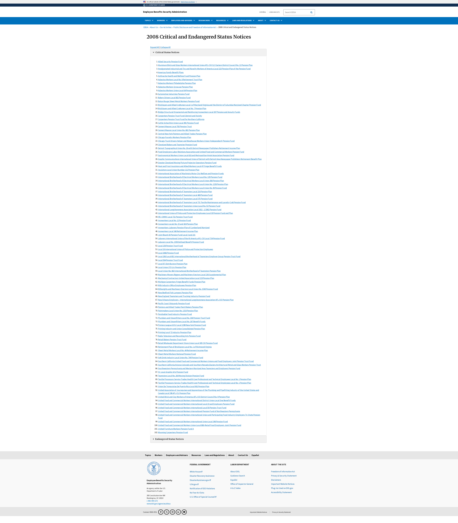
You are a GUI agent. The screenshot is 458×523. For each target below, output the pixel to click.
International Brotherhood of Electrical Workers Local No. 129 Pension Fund (190, 177)
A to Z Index (235, 488)
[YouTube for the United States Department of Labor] (184, 512)
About (231, 455)
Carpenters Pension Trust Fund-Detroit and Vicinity (180, 115)
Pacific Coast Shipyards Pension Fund (174, 303)
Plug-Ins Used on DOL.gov (282, 488)
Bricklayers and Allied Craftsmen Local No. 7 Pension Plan (182, 108)
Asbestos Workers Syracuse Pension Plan (175, 87)
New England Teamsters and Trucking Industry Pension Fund (184, 296)
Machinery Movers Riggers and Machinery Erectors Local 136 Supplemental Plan (192, 274)
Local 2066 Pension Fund (168, 253)
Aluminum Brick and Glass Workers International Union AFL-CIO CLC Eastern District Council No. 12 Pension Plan (205, 65)
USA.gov (193, 484)
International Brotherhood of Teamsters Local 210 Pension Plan (185, 191)
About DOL (235, 471)
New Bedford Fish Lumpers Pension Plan (175, 292)
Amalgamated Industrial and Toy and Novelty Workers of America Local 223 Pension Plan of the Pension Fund (204, 68)
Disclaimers (276, 480)
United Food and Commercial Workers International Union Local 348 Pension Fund (193, 421)
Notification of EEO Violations (202, 488)
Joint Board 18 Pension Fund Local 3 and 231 (176, 235)
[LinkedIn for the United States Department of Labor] (178, 512)
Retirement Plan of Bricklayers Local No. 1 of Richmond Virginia (185, 347)
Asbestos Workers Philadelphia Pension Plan (177, 83)
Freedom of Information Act (283, 471)
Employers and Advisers (177, 455)
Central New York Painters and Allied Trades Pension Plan (182, 133)
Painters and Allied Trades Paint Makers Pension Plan (180, 307)
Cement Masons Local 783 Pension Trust (175, 126)
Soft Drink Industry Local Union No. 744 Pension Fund (180, 357)
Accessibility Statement (281, 492)
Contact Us (243, 455)
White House (195, 471)
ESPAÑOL (263, 12)
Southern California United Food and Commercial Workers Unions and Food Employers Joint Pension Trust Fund (206, 361)
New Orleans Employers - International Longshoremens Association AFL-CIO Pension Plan (196, 299)
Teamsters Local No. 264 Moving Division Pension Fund (181, 375)
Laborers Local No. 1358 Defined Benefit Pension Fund (181, 242)
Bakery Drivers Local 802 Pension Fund (174, 97)
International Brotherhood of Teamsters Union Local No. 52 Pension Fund (189, 206)
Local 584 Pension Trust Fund (170, 260)
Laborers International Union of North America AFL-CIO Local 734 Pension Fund (191, 238)
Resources (196, 455)
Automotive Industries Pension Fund (174, 94)
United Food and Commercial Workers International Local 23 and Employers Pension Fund (196, 404)
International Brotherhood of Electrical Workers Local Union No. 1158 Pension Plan (193, 184)
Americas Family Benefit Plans (171, 72)
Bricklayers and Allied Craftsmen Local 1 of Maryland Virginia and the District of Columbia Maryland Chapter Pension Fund (209, 105)
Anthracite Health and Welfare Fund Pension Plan (179, 76)
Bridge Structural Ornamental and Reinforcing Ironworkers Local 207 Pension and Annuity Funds (199, 112)
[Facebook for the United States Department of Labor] (160, 512)
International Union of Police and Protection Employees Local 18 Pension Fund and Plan (195, 213)
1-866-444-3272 (274, 12)
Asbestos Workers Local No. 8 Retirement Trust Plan (180, 79)
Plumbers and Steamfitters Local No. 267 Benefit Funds (182, 321)
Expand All (154, 47)
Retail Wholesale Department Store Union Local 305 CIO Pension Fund (188, 343)
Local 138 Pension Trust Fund (170, 245)
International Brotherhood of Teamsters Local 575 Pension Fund (185, 198)
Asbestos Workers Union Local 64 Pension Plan (177, 90)
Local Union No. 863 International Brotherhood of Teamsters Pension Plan (189, 271)
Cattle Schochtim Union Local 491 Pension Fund (178, 123)
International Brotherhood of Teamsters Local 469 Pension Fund (185, 195)
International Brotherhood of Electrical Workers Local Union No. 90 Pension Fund (192, 188)
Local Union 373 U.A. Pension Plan (172, 267)
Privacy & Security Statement (284, 475)
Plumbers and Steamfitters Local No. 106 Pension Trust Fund (184, 318)
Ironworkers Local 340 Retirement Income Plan (178, 231)
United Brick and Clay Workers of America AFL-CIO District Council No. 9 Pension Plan (194, 397)
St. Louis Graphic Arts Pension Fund (173, 372)
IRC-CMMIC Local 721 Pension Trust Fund (175, 217)
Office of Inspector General (241, 484)
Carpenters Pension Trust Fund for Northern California (181, 119)
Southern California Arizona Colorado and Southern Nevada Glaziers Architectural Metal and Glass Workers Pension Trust (209, 365)
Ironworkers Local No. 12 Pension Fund (174, 220)
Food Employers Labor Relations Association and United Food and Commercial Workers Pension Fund (201, 152)
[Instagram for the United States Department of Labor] (172, 512)
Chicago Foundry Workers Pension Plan (174, 137)
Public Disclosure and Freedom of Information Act (194, 27)
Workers (158, 455)
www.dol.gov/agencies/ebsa (158, 503)
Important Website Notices (282, 484)
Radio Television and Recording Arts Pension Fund (179, 336)
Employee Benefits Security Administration (165, 11)
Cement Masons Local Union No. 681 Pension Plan (179, 130)
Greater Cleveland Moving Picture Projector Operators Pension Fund (187, 162)
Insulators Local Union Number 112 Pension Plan (178, 170)
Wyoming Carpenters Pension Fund (173, 432)
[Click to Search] (311, 12)
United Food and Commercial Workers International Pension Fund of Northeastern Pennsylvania (199, 411)
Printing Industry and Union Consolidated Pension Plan (181, 328)
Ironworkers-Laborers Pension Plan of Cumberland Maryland (184, 227)
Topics (148, 455)
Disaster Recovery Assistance (202, 476)
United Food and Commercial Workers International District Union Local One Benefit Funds (197, 400)
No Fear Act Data (197, 492)
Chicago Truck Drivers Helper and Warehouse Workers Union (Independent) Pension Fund (196, 141)
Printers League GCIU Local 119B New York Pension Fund (182, 325)
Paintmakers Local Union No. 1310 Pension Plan (178, 310)
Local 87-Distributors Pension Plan (172, 263)
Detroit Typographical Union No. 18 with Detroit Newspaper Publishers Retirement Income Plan (199, 148)
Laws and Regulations (215, 455)
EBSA (145, 27)
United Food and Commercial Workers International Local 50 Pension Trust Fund (192, 407)
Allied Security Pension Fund (170, 61)
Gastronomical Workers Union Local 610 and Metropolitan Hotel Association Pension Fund (196, 155)
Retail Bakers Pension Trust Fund (172, 339)
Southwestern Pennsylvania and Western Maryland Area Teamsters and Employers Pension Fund (199, 368)
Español (255, 455)
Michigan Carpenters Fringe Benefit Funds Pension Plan (181, 281)
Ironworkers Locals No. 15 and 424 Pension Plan (178, 224)
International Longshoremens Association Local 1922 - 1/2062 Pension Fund (189, 209)
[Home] (154, 468)
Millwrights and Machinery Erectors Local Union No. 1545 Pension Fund (188, 289)
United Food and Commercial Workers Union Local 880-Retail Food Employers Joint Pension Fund (199, 425)
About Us (154, 27)
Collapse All (166, 47)
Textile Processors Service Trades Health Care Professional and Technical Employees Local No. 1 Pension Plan (204, 379)
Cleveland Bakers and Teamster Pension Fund (177, 144)
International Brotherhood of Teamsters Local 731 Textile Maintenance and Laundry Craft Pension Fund (202, 202)
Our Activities (166, 27)
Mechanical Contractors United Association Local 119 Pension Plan (186, 278)
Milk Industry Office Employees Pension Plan (177, 285)
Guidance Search (237, 475)
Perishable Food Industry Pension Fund (175, 314)
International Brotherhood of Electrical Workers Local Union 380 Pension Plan (191, 180)
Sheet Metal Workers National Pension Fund (177, 354)
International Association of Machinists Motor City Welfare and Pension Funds (191, 173)
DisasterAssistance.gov (199, 480)
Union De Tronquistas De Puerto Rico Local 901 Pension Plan (183, 386)
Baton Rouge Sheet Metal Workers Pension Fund (179, 101)
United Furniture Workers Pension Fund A (176, 429)
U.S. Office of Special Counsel (202, 497)
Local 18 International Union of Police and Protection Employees (185, 249)
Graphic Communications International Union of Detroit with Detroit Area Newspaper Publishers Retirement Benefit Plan (210, 159)
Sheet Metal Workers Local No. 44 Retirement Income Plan (183, 350)
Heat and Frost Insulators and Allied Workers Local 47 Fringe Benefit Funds (190, 166)
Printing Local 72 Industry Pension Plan (174, 332)
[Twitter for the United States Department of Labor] (166, 512)
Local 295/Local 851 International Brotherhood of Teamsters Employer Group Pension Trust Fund (199, 256)
